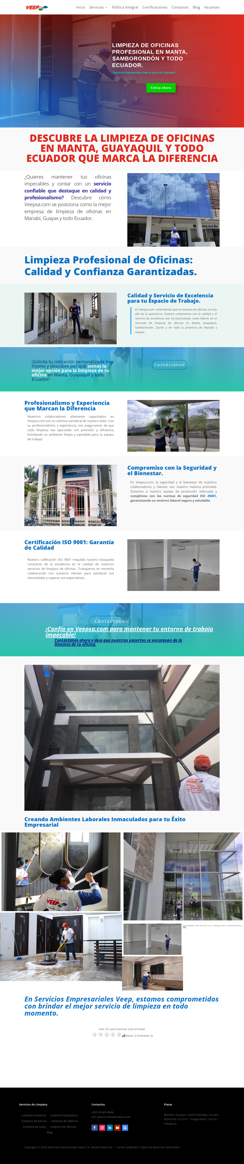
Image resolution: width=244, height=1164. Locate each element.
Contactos (180, 7)
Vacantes (212, 7)
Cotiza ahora (161, 87)
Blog (196, 7)
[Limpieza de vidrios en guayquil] (183, 876)
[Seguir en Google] (125, 1128)
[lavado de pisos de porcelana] (152, 939)
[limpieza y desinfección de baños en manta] (61, 872)
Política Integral (125, 7)
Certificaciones (154, 7)
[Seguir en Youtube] (117, 1128)
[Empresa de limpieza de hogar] (213, 923)
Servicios (96, 7)
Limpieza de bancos (34, 1121)
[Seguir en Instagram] (102, 1128)
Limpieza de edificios (64, 1121)
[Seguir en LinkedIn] (110, 1128)
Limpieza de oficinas (63, 1126)
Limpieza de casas (34, 1126)
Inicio (80, 7)
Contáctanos (169, 364)
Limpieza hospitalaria (64, 1115)
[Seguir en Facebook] (95, 1128)
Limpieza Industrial (34, 1115)
